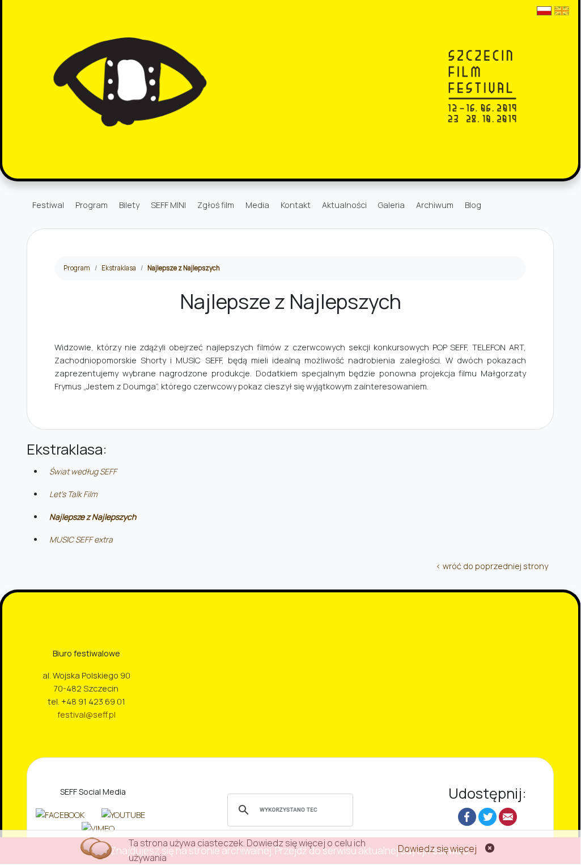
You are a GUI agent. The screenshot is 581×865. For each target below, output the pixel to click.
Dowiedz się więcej (437, 848)
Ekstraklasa (118, 268)
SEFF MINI (168, 205)
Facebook (467, 817)
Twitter (487, 817)
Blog (473, 205)
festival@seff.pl (86, 714)
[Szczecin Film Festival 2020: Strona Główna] (290, 81)
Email (508, 817)
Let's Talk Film (73, 494)
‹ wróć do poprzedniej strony (492, 566)
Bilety (129, 205)
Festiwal (48, 205)
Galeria (391, 205)
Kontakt (296, 205)
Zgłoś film (215, 205)
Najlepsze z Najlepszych (183, 268)
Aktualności (344, 205)
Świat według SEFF (83, 471)
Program (91, 205)
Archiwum (434, 205)
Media (257, 205)
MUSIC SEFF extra (81, 539)
